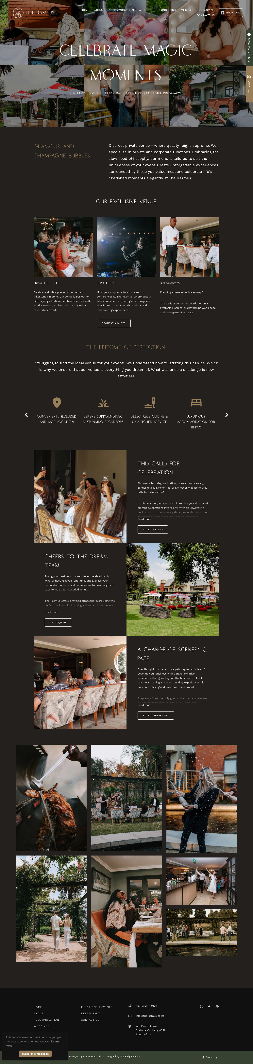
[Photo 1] (51, 798)
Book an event (153, 529)
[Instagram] (201, 1006)
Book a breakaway (156, 715)
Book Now (233, 12)
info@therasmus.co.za (150, 1015)
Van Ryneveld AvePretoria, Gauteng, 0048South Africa (151, 1030)
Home (85, 10)
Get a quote (58, 622)
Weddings (147, 10)
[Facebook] (209, 1006)
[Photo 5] (126, 911)
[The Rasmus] (33, 12)
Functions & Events (175, 10)
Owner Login (212, 1057)
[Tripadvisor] (216, 1006)
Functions (106, 283)
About (99, 10)
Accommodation (121, 10)
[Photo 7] (201, 932)
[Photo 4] (51, 909)
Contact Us (205, 15)
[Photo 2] (126, 798)
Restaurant (205, 10)
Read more (144, 519)
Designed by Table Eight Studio (123, 1056)
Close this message (35, 1053)
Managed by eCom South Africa (86, 1056)
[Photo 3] (201, 799)
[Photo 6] (201, 881)
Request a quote (114, 323)
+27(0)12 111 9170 (146, 1005)
